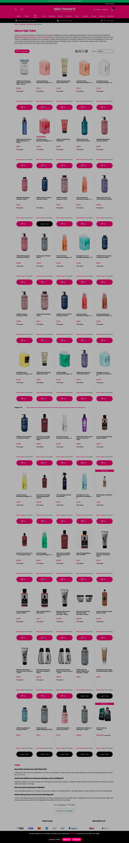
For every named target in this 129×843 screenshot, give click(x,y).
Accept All (76, 839)
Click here (73, 834)
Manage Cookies (54, 839)
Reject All (66, 839)
